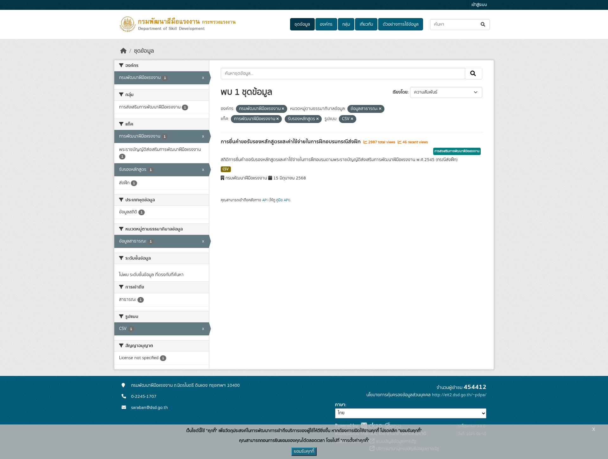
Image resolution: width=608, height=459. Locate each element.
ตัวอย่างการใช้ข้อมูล (401, 24)
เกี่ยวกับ (366, 24)
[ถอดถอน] (283, 109)
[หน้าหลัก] (123, 51)
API (265, 200)
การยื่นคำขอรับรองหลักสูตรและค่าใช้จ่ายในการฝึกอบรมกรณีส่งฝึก (291, 142)
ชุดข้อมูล (302, 24)
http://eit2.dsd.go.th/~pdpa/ (459, 395)
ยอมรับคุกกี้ (304, 451)
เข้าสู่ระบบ (479, 5)
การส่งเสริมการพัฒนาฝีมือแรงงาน (456, 151)
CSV (226, 169)
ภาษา (340, 405)
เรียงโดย (400, 92)
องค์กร (326, 24)
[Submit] (483, 24)
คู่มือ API (282, 200)
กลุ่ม (346, 24)
